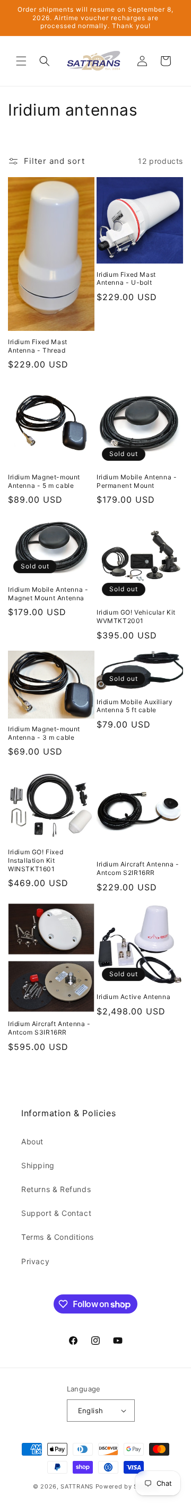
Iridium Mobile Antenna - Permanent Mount (137, 481)
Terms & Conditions (57, 1236)
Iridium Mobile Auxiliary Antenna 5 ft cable (134, 706)
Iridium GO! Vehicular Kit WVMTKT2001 (136, 616)
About (32, 1141)
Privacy (35, 1261)
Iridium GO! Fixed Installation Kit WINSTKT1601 (35, 860)
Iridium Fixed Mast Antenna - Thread (37, 346)
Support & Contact (56, 1213)
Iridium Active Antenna (133, 997)
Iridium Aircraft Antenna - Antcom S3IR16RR (49, 1028)
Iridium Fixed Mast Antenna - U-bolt (126, 278)
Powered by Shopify (127, 1486)
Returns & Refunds (56, 1189)
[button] (21, 61)
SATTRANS (76, 1486)
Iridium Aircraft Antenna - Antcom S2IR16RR (138, 868)
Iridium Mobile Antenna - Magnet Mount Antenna (48, 593)
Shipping (38, 1165)
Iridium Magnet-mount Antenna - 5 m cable (44, 481)
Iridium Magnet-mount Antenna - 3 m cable (44, 733)
